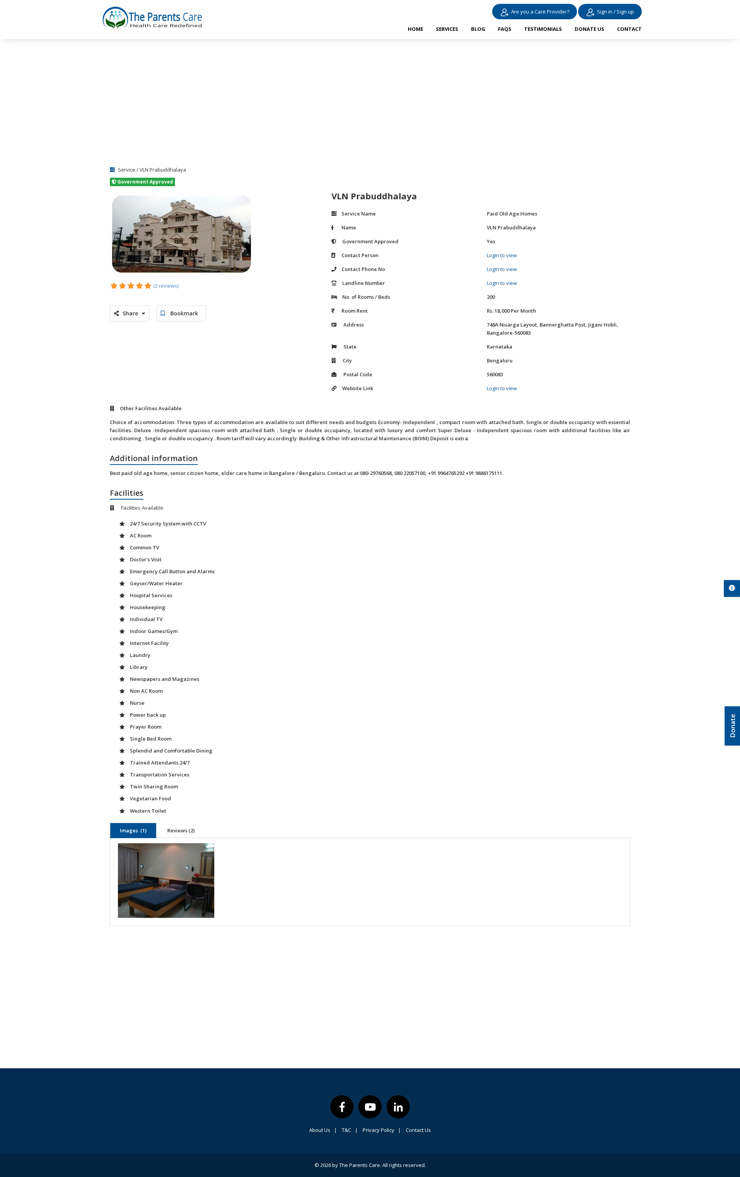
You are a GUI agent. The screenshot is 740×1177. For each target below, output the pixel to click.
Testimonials (543, 28)
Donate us (589, 28)
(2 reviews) (165, 285)
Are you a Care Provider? (540, 11)
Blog (478, 28)
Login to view (502, 255)
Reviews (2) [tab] (181, 830)
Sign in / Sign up (615, 11)
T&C (350, 1129)
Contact (629, 28)
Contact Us (418, 1129)
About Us (323, 1129)
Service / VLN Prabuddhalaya (151, 169)
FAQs (504, 28)
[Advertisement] (370, 100)
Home (415, 28)
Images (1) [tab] (133, 830)
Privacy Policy (382, 1129)
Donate (732, 726)
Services (447, 28)
